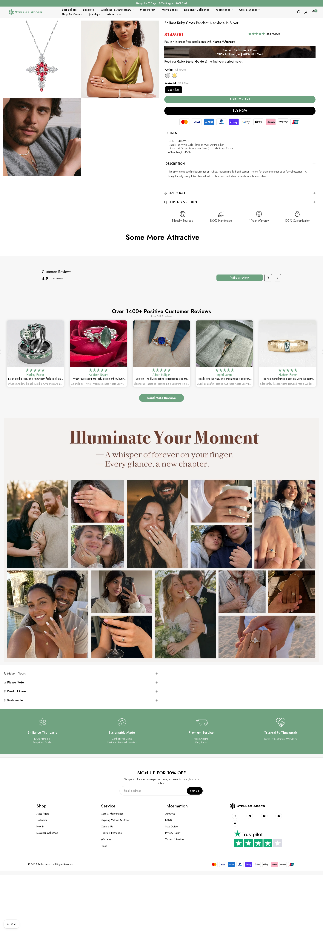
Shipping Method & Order (115, 820)
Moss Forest (147, 10)
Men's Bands (170, 10)
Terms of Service (174, 839)
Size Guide (171, 826)
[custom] (235, 816)
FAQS (168, 820)
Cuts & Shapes (248, 10)
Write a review (239, 277)
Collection (41, 820)
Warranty (106, 839)
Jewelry (93, 14)
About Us (113, 14)
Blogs (104, 846)
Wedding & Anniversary (116, 10)
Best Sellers (69, 10)
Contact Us (107, 826)
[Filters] (268, 277)
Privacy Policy (172, 833)
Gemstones (223, 10)
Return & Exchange (111, 833)
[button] (257, 34)
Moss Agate (42, 813)
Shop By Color (71, 14)
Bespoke (88, 10)
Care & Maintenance (112, 813)
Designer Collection (197, 10)
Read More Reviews (161, 398)
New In (40, 826)
